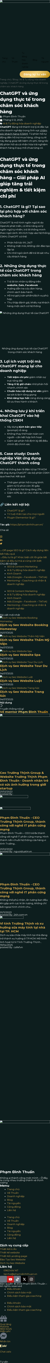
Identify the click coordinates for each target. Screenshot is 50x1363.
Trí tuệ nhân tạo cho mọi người (25, 514)
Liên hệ (11, 1210)
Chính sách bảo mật (19, 1292)
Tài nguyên (14, 1203)
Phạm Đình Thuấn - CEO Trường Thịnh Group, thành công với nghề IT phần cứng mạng (23, 823)
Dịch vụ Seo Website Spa (20, 655)
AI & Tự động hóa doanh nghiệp (22, 123)
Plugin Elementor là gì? (21, 517)
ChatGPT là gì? (16, 510)
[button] (35, 74)
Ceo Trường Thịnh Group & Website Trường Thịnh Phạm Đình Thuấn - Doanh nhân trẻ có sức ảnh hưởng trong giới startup (24, 780)
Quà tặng (5, 1324)
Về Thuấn (15, 60)
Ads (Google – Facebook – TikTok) (27, 577)
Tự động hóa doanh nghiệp (25, 60)
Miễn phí (5, 1331)
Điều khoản (14, 1289)
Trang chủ (5, 60)
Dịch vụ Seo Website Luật (21, 681)
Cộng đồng (14, 1206)
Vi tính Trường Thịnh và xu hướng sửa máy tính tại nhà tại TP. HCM (22, 927)
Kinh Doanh (14, 573)
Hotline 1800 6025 (6, 1327)
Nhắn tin (5, 1341)
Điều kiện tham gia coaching (24, 1296)
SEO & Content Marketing (22, 566)
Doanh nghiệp (15, 1196)
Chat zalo (5, 1351)
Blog (35, 60)
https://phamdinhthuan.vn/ (26, 524)
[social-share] (25, 533)
